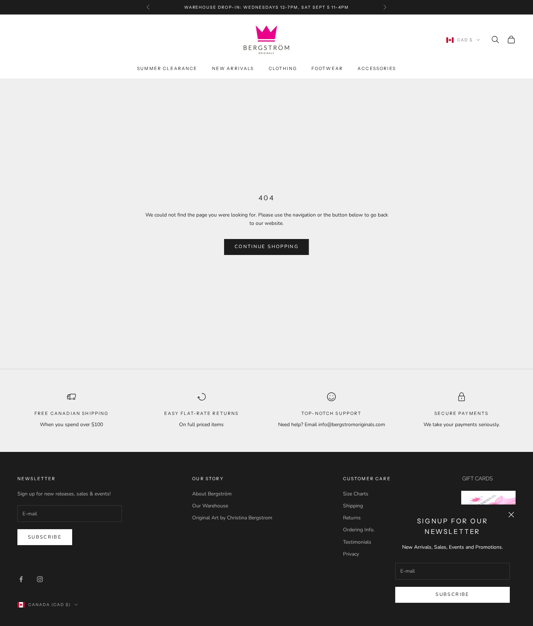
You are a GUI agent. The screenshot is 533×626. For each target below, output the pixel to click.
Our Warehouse (210, 505)
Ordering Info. (359, 529)
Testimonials (357, 542)
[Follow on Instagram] (40, 579)
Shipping (353, 505)
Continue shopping (266, 246)
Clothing (283, 68)
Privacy (351, 554)
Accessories (377, 68)
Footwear (327, 68)
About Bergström (212, 493)
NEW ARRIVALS (233, 68)
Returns (352, 517)
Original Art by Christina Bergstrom (232, 517)
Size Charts (355, 493)
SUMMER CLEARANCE (167, 68)
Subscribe (452, 594)
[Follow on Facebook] (21, 579)
